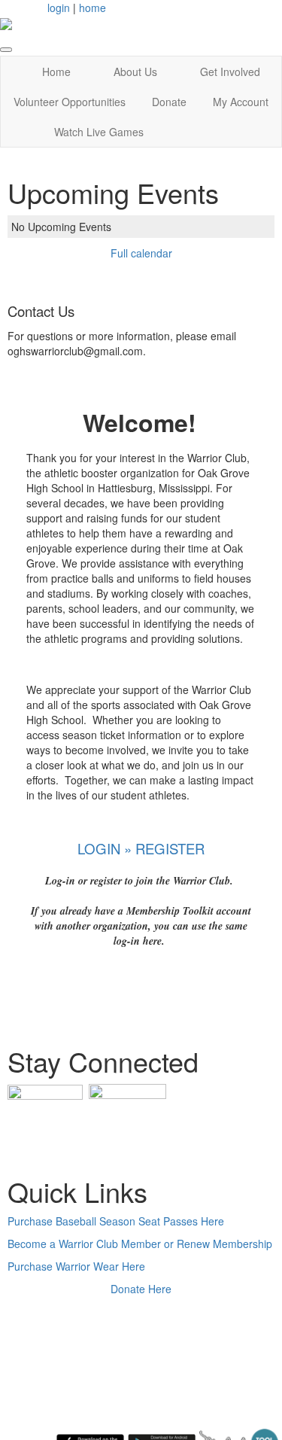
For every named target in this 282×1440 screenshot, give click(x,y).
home (92, 7)
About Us (135, 71)
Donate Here (141, 1288)
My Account (240, 101)
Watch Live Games (99, 131)
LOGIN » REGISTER (141, 848)
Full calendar (141, 252)
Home (56, 71)
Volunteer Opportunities (70, 101)
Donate (169, 101)
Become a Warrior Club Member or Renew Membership (140, 1243)
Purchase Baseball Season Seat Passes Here (116, 1220)
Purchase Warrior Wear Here (76, 1266)
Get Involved (230, 71)
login (58, 7)
